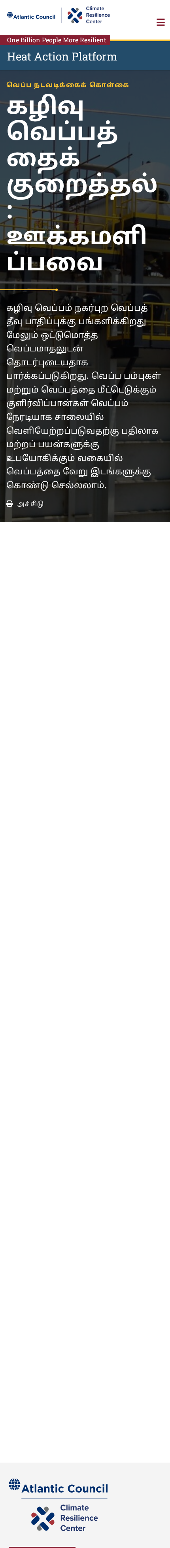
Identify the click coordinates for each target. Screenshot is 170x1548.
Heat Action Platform (62, 56)
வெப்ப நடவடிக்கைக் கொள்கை (68, 85)
